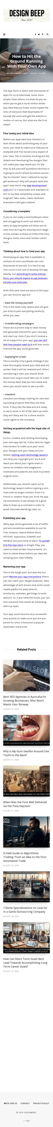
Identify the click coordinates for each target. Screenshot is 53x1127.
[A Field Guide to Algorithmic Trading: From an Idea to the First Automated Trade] (26, 832)
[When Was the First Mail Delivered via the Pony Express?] (26, 781)
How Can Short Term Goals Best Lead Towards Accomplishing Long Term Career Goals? (25, 962)
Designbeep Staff (19, 73)
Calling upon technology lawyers (29, 455)
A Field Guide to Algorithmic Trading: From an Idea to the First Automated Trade (24, 857)
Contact (25, 1103)
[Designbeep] (26, 15)
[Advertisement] (25, 1028)
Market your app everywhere (25, 576)
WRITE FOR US (10, 1103)
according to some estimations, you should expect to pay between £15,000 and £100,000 (25, 278)
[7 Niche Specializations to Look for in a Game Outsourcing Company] (26, 886)
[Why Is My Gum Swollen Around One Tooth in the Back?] (26, 730)
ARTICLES (26, 49)
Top (27, 1121)
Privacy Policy (41, 1103)
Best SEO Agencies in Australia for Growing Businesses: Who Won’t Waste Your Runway (24, 700)
